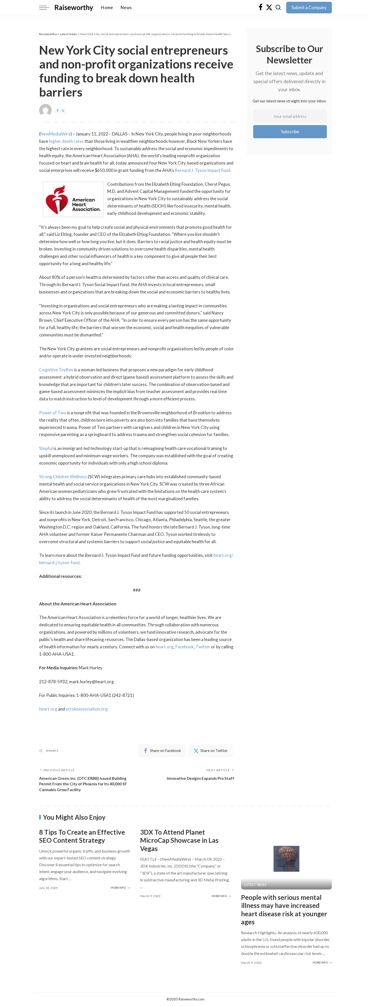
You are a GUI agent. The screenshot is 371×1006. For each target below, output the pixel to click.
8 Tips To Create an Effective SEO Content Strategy (82, 836)
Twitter (203, 646)
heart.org (164, 646)
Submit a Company (309, 7)
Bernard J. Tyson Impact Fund (202, 170)
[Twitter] (269, 7)
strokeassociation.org (87, 709)
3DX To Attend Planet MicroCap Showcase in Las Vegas (179, 840)
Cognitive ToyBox (56, 369)
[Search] (278, 7)
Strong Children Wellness (63, 476)
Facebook (184, 646)
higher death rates (66, 141)
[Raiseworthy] (73, 7)
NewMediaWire (55, 133)
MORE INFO (118, 887)
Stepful (46, 448)
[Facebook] (260, 7)
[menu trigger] (46, 7)
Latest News (255, 884)
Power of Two (52, 412)
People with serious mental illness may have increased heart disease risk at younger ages (284, 909)
